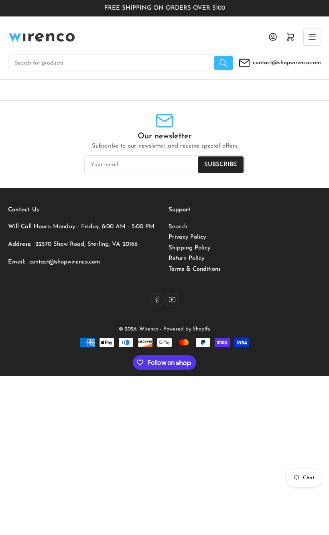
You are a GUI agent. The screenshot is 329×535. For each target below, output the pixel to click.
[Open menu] (312, 37)
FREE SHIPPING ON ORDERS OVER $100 (164, 8)
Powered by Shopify (186, 329)
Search (178, 227)
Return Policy (186, 258)
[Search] (223, 63)
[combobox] (121, 63)
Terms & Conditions (195, 269)
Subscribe (220, 165)
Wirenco (148, 329)
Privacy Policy (187, 237)
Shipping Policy (189, 248)
